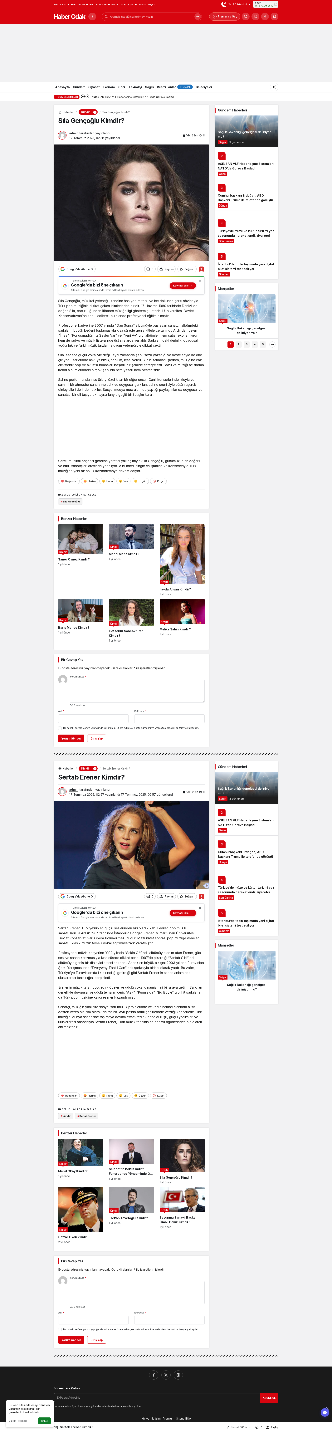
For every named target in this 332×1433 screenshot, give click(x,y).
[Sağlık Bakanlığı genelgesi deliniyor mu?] (246, 131)
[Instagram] (178, 1375)
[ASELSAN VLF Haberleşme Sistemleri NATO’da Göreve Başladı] (246, 163)
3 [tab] (246, 344)
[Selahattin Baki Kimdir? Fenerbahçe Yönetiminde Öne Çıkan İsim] (131, 1161)
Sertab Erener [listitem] (86, 1116)
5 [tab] (263, 344)
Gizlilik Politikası (18, 1420)
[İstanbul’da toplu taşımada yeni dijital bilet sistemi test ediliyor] (246, 262)
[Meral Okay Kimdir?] (80, 1161)
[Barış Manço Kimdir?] (80, 620)
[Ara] (246, 16)
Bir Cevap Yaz (72, 660)
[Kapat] (200, 280)
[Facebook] (153, 1375)
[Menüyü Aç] (92, 16)
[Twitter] (166, 1375)
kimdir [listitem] (66, 1116)
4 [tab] (255, 344)
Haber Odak (69, 16)
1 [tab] (230, 344)
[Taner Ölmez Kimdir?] (80, 560)
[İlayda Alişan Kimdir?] (182, 560)
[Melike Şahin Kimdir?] (182, 620)
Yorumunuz (78, 676)
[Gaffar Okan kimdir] (80, 1215)
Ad (61, 711)
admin (73, 133)
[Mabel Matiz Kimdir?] (131, 560)
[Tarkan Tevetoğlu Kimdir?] (131, 1215)
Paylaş (274, 1427)
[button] (255, 16)
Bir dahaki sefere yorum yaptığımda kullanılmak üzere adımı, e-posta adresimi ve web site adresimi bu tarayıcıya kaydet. (131, 727)
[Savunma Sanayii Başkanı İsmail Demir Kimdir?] (182, 1215)
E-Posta (140, 711)
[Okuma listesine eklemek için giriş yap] (201, 269)
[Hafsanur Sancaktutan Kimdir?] (131, 620)
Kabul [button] (44, 1421)
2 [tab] (238, 344)
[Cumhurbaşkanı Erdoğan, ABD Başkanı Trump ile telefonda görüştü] (246, 195)
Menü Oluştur (147, 4)
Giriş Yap (96, 738)
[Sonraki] (87, 97)
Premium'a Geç (227, 16)
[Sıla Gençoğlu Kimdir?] (182, 1161)
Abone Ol (269, 1397)
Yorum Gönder (71, 738)
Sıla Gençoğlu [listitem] (70, 501)
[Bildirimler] (274, 16)
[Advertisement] (166, 53)
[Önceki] (83, 97)
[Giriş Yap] (265, 16)
